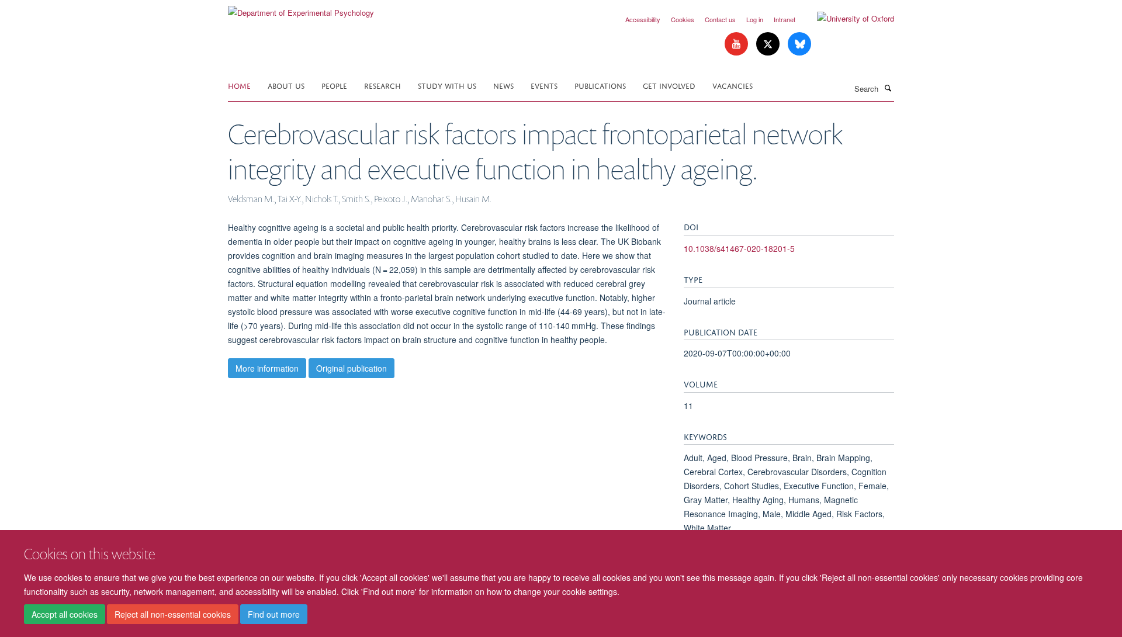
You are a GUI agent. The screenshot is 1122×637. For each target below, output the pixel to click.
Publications (600, 85)
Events (544, 85)
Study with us (447, 85)
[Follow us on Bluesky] (799, 44)
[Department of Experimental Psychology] (301, 8)
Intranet (784, 19)
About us (286, 85)
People (334, 85)
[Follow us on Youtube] (737, 44)
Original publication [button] (351, 368)
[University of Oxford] (846, 19)
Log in (754, 19)
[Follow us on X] (769, 44)
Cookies (682, 19)
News (503, 85)
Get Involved (669, 85)
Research (382, 85)
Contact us (720, 19)
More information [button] (267, 368)
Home (239, 85)
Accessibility (642, 19)
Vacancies (732, 85)
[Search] (887, 87)
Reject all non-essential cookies (173, 614)
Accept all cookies (65, 614)
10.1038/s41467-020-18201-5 (739, 248)
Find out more (274, 614)
